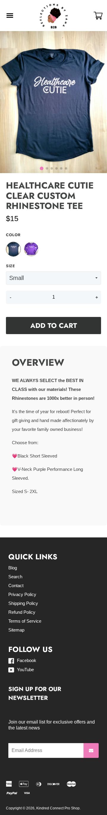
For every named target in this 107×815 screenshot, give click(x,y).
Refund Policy (21, 612)
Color (13, 235)
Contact (15, 585)
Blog (12, 567)
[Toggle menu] (10, 15)
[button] (41, 168)
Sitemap (16, 629)
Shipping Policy (23, 603)
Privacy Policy (22, 594)
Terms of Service (24, 621)
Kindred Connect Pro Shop (58, 808)
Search (15, 576)
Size (10, 266)
